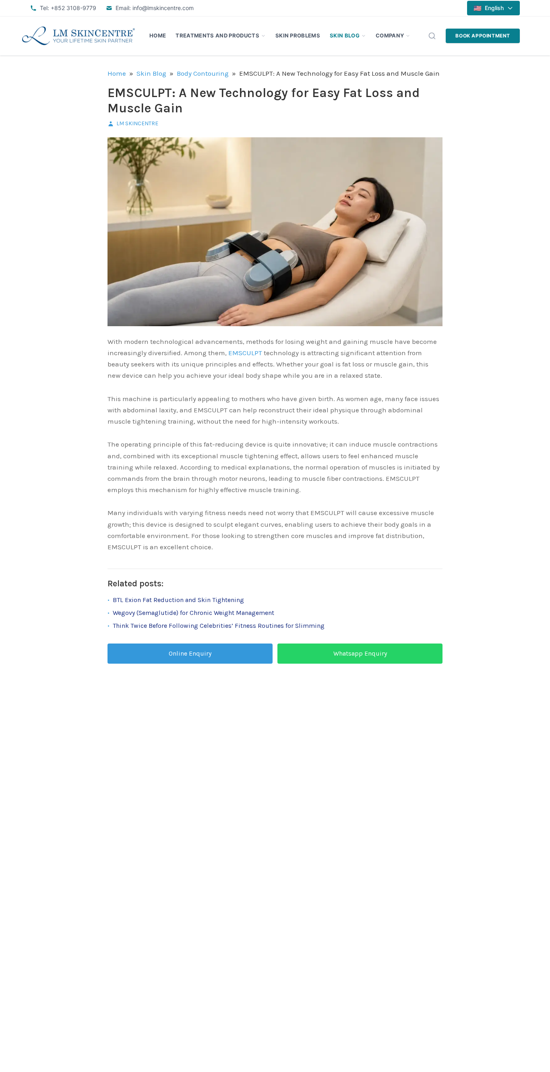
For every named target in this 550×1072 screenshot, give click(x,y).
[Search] (432, 36)
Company (390, 35)
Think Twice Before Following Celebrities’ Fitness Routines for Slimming (219, 625)
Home (157, 35)
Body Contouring (203, 73)
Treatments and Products (217, 35)
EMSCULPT (245, 353)
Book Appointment (482, 36)
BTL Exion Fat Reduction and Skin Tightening (178, 600)
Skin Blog (345, 35)
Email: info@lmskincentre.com (155, 7)
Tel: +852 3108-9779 (68, 7)
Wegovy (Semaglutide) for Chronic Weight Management (193, 613)
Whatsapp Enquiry (360, 653)
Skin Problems (297, 35)
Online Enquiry (190, 653)
